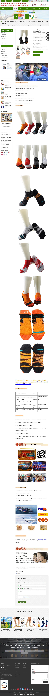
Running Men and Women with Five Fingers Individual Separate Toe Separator (43, 630)
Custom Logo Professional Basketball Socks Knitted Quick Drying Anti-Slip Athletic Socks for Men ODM (7, 630)
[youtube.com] (31, 692)
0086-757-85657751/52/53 (5, 665)
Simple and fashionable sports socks (8, 105)
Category (13, 25)
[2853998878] (17, 573)
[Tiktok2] (7, 154)
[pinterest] (2, 152)
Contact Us (45, 8)
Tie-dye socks (3, 34)
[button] (48, 15)
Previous (1, 69)
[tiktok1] (4, 154)
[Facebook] (4, 152)
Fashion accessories (4, 57)
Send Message (22, 602)
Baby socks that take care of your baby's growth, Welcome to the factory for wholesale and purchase (8, 96)
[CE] (6, 70)
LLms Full (33, 694)
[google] (25, 692)
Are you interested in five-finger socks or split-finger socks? (6, 121)
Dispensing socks (4, 38)
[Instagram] (2, 154)
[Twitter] (7, 152)
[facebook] (37, 692)
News (21, 8)
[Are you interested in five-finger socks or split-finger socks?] (6, 116)
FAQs (39, 8)
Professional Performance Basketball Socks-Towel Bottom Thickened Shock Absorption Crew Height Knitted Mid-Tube (19, 630)
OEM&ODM (3, 51)
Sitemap (28, 694)
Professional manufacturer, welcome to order (8, 82)
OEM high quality (23, 567)
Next (12, 69)
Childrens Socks (3, 53)
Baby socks (17, 665)
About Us (9, 8)
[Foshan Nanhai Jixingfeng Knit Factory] (34, 4)
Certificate (33, 8)
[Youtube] (9, 152)
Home (3, 8)
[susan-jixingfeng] (16, 573)
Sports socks (17, 25)
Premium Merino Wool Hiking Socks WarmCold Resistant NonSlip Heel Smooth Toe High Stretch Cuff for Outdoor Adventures (31, 630)
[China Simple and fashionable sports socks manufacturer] (2, 106)
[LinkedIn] (14, 692)
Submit (45, 682)
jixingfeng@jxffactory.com (4, 669)
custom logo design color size (40, 567)
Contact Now (36, 54)
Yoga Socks (3, 49)
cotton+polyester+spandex (31, 567)
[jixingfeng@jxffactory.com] (19, 573)
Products (15, 8)
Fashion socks (3, 40)
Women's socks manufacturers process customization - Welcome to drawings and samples (8, 87)
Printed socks (3, 36)
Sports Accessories (4, 47)
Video (27, 8)
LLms (31, 694)
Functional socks (4, 32)
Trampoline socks (4, 55)
